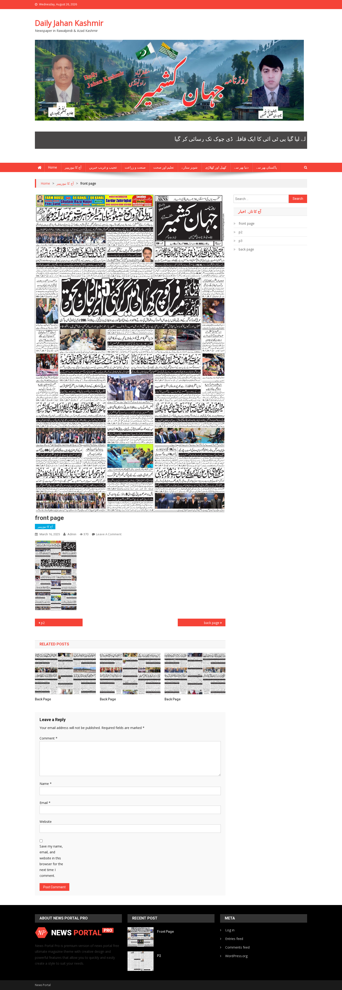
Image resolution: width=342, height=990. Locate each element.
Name (46, 783)
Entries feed (234, 938)
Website (46, 821)
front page (247, 223)
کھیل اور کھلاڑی (215, 167)
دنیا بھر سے (241, 167)
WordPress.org (236, 956)
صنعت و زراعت (135, 167)
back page (211, 622)
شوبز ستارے (189, 167)
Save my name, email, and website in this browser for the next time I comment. (51, 861)
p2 (43, 622)
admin (71, 534)
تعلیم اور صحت (163, 167)
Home (52, 167)
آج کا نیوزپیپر (73, 167)
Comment (48, 738)
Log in (230, 930)
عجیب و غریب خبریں (103, 167)
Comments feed (237, 947)
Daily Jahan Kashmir (69, 23)
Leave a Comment (108, 534)
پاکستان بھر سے (266, 167)
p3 (240, 240)
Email (45, 802)
